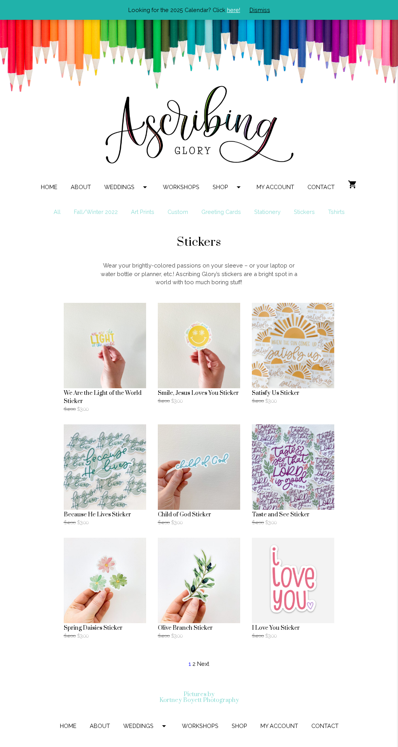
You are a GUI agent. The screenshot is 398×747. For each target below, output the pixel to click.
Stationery (267, 211)
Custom (178, 211)
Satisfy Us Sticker (275, 393)
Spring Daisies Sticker (93, 628)
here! (233, 10)
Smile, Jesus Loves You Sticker (198, 393)
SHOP (228, 187)
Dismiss (260, 10)
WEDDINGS (127, 187)
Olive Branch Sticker (185, 628)
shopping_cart (352, 184)
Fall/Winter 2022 (96, 211)
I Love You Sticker (276, 628)
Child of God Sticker (184, 514)
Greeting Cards (221, 211)
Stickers (304, 211)
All (57, 211)
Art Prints (142, 211)
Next (203, 663)
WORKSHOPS (181, 187)
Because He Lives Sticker (97, 514)
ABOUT (81, 187)
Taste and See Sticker (280, 514)
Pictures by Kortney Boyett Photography (199, 697)
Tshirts (336, 211)
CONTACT (321, 187)
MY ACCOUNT (275, 187)
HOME (49, 187)
